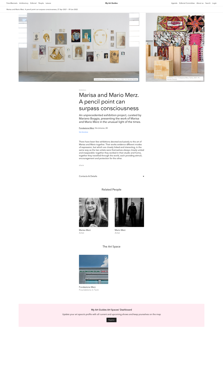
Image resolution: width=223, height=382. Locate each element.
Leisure (48, 3)
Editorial (33, 3)
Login (214, 3)
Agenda (174, 3)
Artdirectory (23, 3)
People (41, 3)
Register (111, 320)
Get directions (83, 132)
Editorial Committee (187, 3)
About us (200, 3)
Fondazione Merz (86, 128)
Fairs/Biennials (12, 3)
